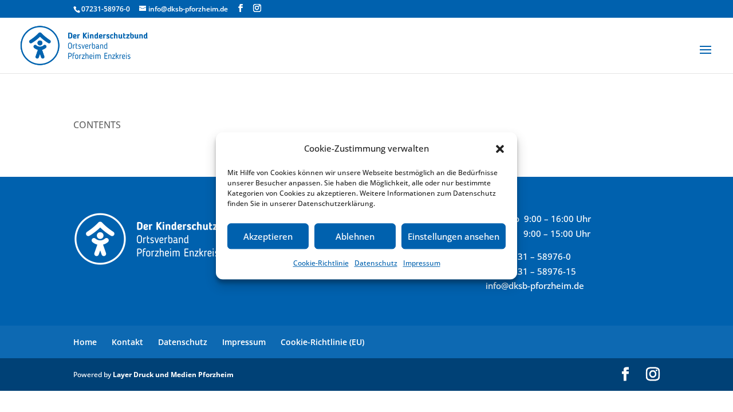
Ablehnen (355, 236)
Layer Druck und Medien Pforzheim (173, 374)
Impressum (421, 263)
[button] (500, 148)
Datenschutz (375, 263)
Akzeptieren (268, 236)
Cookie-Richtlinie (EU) (322, 341)
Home (85, 341)
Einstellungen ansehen (453, 236)
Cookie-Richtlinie (321, 263)
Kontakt (127, 341)
